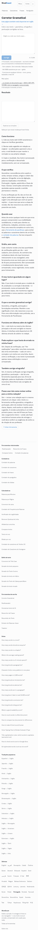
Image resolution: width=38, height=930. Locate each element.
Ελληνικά (17, 871)
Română (24, 892)
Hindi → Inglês (6, 773)
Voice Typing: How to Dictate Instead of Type (16, 730)
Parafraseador (6, 449)
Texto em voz (6, 534)
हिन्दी (27, 876)
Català (24, 865)
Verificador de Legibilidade (10, 514)
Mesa (20, 4)
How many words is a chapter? (11, 650)
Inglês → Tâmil (6, 843)
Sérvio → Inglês (7, 808)
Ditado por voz (6, 539)
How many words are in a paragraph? (13, 690)
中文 (31, 903)
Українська (17, 903)
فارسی (4, 876)
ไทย (3, 903)
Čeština (30, 865)
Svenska (27, 897)
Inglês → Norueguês (8, 823)
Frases (22, 11)
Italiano (29, 881)
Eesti (29, 871)
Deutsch (10, 871)
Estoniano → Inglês (8, 838)
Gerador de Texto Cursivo (10, 571)
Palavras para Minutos (8, 494)
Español (24, 871)
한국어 (9, 887)
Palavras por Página (8, 499)
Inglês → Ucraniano (8, 828)
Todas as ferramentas (8, 923)
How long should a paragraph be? (12, 665)
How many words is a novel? (11, 640)
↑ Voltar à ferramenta (10, 427)
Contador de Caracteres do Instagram (13, 549)
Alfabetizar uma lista (8, 524)
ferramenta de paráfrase (15, 230)
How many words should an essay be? (14, 645)
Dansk (3, 871)
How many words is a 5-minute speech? (14, 660)
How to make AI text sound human (13, 725)
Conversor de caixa (8, 504)
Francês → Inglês (7, 768)
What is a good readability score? (12, 710)
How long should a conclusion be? (12, 700)
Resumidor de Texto (8, 618)
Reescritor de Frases (19, 449)
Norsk (3, 892)
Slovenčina (5, 897)
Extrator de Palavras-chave (10, 623)
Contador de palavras (21, 453)
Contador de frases (8, 472)
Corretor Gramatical (8, 598)
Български (17, 865)
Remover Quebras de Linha (10, 519)
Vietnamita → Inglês (8, 778)
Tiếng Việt (25, 903)
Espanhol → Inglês (8, 758)
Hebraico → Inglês (7, 818)
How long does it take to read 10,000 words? (16, 695)
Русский (31, 892)
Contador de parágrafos (9, 477)
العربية (10, 865)
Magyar (10, 881)
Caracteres (13, 11)
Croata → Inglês (7, 803)
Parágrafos (30, 11)
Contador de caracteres (9, 467)
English (4, 865)
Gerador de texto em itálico (10, 576)
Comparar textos (7, 453)
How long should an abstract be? (12, 685)
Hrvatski (4, 881)
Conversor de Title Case (9, 561)
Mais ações (5, 79)
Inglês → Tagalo (7, 848)
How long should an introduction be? (13, 680)
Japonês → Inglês (7, 763)
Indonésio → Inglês (8, 813)
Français (16, 876)
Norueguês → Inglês (8, 793)
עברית (22, 876)
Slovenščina (14, 897)
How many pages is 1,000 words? (12, 675)
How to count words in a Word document (14, 715)
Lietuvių (16, 887)
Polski (9, 892)
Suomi (9, 876)
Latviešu (22, 887)
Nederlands (30, 887)
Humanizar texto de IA (9, 608)
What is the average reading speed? (13, 655)
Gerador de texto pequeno (10, 566)
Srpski (21, 897)
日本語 (4, 887)
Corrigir (6, 58)
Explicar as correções (10, 126)
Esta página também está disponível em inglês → (17, 22)
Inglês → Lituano (7, 833)
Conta (27, 4)
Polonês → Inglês (7, 783)
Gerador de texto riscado (9, 586)
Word (6, 3)
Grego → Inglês (7, 788)
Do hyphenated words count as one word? (15, 747)
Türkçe (9, 903)
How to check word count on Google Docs (15, 741)
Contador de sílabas (8, 482)
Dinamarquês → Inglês (9, 798)
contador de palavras (11, 235)
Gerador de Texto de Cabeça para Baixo (14, 581)
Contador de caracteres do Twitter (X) (13, 544)
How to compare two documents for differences (17, 720)
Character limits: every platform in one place (16, 670)
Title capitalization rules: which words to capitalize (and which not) (18, 736)
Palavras (5, 11)
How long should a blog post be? (12, 705)
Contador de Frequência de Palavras (13, 509)
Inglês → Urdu (6, 853)
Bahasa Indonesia (20, 881)
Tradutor (4, 628)
